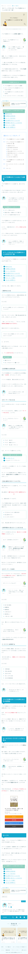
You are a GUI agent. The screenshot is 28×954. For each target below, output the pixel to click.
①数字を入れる (11, 145)
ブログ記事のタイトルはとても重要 (15, 139)
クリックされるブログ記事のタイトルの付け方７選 (15, 142)
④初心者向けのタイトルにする (14, 151)
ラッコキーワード (10, 458)
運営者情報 (8, 950)
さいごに (8, 168)
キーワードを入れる (10, 118)
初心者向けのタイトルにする (13, 120)
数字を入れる (9, 113)
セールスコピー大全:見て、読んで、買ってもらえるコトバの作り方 (14, 809)
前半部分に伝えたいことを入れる (14, 122)
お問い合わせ (24, 950)
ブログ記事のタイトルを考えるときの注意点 (15, 160)
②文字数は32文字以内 (12, 147)
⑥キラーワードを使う (12, 155)
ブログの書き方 (16, 5)
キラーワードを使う (10, 125)
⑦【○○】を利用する (12, 157)
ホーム (2, 950)
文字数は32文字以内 (10, 116)
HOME (2, 946)
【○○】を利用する (10, 127)
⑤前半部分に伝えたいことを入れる (15, 153)
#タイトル (5, 896)
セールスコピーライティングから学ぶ (15, 164)
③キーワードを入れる (12, 149)
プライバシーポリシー (16, 950)
